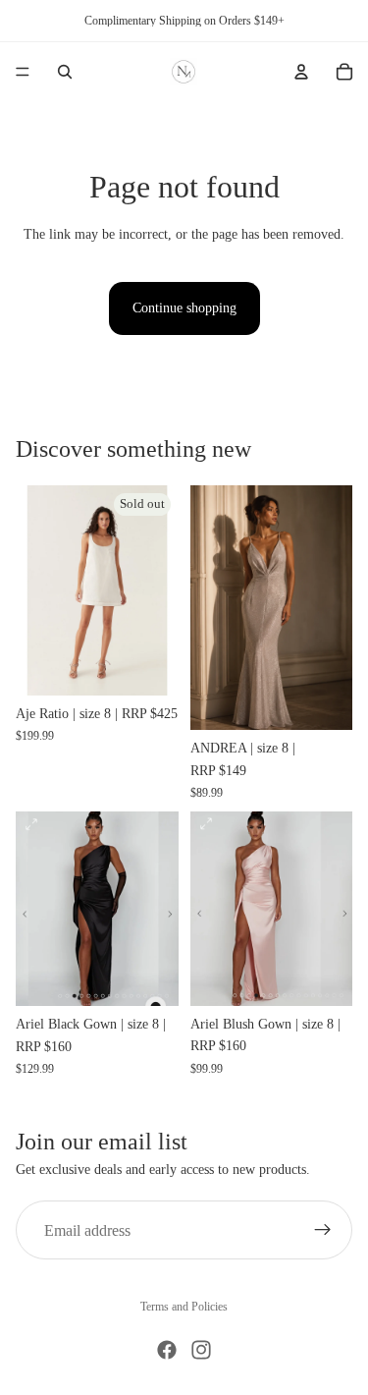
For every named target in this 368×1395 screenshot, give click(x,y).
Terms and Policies (184, 1306)
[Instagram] (201, 1350)
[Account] (301, 71)
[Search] (64, 71)
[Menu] (22, 71)
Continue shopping (184, 308)
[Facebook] (167, 1350)
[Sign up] (322, 1230)
